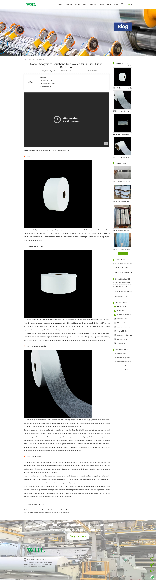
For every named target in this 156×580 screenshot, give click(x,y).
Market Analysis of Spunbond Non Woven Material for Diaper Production (48, 512)
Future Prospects (45, 86)
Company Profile (102, 550)
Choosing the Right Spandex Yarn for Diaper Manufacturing (122, 263)
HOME (37, 59)
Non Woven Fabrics (81, 550)
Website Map (27, 576)
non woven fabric (121, 319)
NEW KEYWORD (118, 546)
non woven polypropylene (123, 335)
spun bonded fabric (123, 370)
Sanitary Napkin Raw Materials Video (120, 296)
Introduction (43, 77)
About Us (101, 546)
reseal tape (119, 310)
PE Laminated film (122, 323)
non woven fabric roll (123, 327)
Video (58, 558)
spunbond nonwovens (117, 559)
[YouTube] (36, 576)
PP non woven (121, 339)
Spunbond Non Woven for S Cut (34, 504)
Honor (99, 558)
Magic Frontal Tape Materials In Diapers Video (122, 292)
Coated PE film (121, 331)
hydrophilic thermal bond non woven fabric (123, 315)
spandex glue (120, 343)
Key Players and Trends (47, 83)
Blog (41, 59)
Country (100, 563)
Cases (59, 555)
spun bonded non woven (124, 366)
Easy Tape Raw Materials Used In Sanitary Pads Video (121, 282)
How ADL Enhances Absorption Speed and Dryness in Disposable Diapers (51, 510)
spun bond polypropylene (118, 554)
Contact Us (101, 560)
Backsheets (78, 553)
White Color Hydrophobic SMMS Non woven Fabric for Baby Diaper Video (121, 287)
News (58, 550)
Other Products (79, 555)
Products (78, 546)
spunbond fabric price (124, 362)
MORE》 (129, 65)
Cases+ (123, 254)
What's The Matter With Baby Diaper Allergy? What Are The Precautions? (122, 273)
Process (100, 555)
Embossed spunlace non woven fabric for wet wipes (124, 357)
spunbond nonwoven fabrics (119, 565)
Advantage (101, 553)
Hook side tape (121, 306)
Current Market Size (46, 80)
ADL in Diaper (121, 353)
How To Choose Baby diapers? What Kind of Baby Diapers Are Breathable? (121, 268)
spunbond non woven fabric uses (120, 570)
